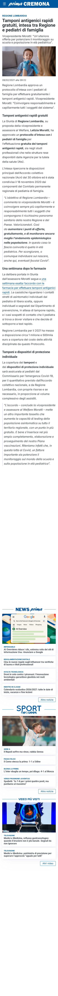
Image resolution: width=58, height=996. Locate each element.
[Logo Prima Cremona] (29, 4)
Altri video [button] (48, 863)
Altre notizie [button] (47, 699)
